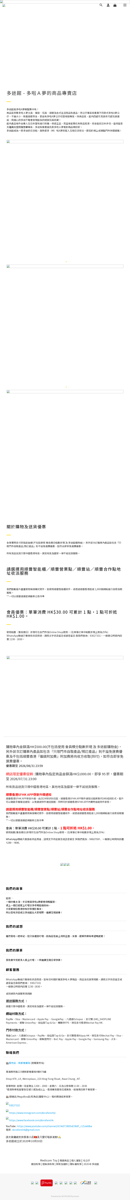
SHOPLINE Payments (70, 1196)
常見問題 (27, 993)
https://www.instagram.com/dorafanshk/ (32, 1112)
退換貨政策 (48, 1164)
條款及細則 (62, 1164)
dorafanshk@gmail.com (26, 1129)
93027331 (35, 983)
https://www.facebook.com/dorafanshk (31, 1120)
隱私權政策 (76, 1164)
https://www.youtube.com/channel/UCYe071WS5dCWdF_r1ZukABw (54, 1126)
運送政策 (35, 1164)
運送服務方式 (15, 1001)
